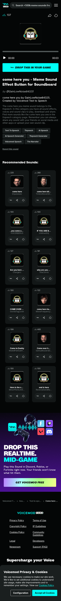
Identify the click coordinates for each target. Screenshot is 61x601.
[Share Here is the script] (17, 396)
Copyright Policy (18, 526)
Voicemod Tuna (9, 501)
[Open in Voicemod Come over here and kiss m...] (38, 357)
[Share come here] (17, 200)
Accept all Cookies (45, 593)
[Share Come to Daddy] (17, 357)
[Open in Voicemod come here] (11, 200)
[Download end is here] (50, 396)
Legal (12, 541)
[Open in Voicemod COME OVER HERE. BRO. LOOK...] (11, 318)
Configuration (20, 593)
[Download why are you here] (50, 278)
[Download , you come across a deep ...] (23, 239)
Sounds (22, 501)
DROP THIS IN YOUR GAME (33, 67)
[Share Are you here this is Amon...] (17, 278)
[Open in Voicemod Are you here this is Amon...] (11, 278)
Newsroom (15, 546)
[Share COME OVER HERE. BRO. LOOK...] (17, 318)
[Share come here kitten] (44, 200)
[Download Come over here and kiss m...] (50, 357)
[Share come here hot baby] (44, 318)
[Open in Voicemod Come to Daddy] (11, 357)
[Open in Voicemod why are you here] (38, 278)
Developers (38, 541)
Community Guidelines (38, 533)
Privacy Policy (17, 520)
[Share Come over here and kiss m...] (44, 357)
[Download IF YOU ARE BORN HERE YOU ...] (50, 239)
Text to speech (35, 501)
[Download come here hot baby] (50, 318)
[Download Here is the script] (23, 396)
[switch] (4, 58)
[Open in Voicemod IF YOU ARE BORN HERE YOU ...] (38, 239)
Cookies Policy (46, 585)
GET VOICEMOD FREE (30, 482)
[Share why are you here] (44, 278)
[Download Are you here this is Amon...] (23, 278)
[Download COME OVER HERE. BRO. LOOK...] (23, 318)
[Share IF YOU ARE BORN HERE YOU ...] (44, 239)
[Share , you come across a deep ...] (17, 239)
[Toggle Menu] (55, 5)
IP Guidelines (39, 526)
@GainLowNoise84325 (19, 91)
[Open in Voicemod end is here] (38, 396)
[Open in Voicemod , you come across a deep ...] (11, 239)
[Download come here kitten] (50, 200)
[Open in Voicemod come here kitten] (38, 200)
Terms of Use (39, 520)
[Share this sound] (49, 15)
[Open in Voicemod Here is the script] (11, 396)
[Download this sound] (55, 15)
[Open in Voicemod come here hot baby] (38, 318)
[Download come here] (23, 200)
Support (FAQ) (40, 546)
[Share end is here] (44, 396)
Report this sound (10, 149)
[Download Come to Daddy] (23, 357)
